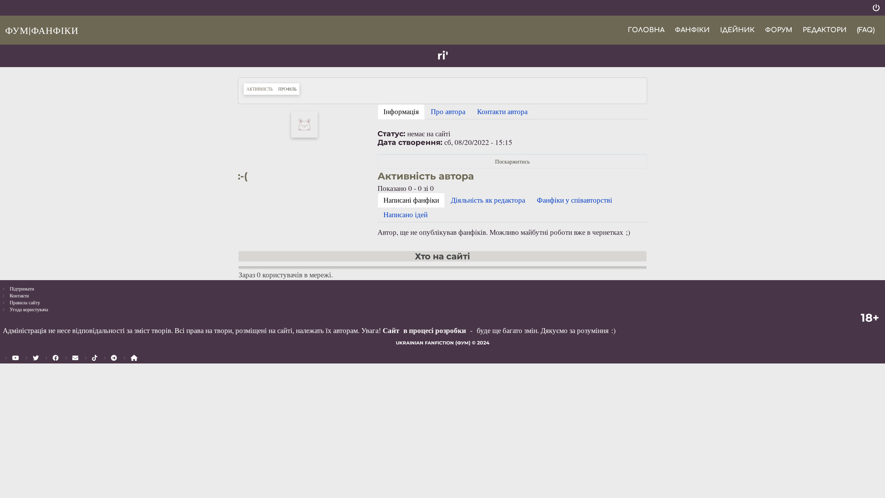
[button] (304, 123)
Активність (259, 89)
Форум (778, 30)
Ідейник (737, 30)
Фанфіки (692, 30)
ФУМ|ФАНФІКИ (41, 30)
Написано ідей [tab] (405, 214)
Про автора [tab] (448, 111)
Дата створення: (410, 142)
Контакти (19, 295)
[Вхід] (876, 7)
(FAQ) (866, 30)
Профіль (288, 89)
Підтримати (22, 288)
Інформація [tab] (401, 111)
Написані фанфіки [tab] (411, 200)
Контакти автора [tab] (502, 111)
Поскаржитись (512, 161)
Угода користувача (29, 309)
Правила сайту (25, 302)
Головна (646, 30)
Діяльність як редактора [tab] (488, 200)
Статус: (392, 133)
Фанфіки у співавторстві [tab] (574, 200)
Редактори (825, 30)
